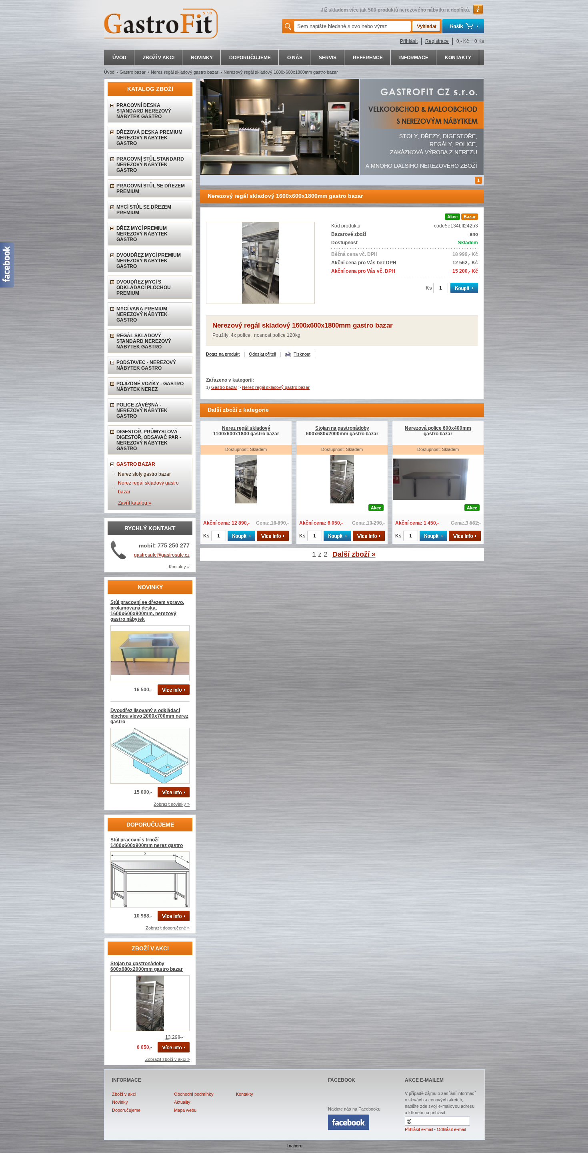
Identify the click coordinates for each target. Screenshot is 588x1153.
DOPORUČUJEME (250, 57)
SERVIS (327, 57)
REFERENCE (368, 57)
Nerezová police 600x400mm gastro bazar (438, 431)
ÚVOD (119, 57)
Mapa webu (185, 1110)
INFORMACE (413, 57)
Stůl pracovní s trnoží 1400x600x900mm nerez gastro (146, 842)
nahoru (295, 1145)
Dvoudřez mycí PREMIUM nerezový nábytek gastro (148, 260)
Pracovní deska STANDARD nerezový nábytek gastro (143, 111)
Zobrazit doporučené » (168, 928)
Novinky (120, 1102)
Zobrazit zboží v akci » (167, 1059)
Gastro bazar (133, 72)
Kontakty (244, 1094)
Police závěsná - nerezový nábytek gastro (142, 410)
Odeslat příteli (262, 354)
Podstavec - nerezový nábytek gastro (146, 365)
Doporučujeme (126, 1110)
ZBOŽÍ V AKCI (158, 57)
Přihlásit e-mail (419, 1129)
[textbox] (352, 26)
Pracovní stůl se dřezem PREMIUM (150, 188)
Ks (429, 288)
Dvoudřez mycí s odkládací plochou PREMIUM (143, 287)
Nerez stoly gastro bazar (144, 474)
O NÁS (294, 57)
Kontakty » (179, 566)
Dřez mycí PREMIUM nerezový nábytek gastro (142, 233)
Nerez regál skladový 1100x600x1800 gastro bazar (246, 431)
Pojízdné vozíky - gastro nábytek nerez (150, 386)
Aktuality (182, 1102)
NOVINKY (202, 57)
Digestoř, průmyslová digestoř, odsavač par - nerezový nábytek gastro (148, 440)
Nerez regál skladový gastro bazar (184, 72)
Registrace (437, 41)
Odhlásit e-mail (451, 1129)
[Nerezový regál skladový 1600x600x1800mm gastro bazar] (260, 302)
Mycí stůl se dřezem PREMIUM (143, 209)
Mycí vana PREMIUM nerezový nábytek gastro (142, 314)
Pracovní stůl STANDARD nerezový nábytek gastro (150, 164)
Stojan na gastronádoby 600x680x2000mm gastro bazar (146, 966)
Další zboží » (354, 554)
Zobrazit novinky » (172, 804)
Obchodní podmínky (194, 1094)
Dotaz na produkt (223, 354)
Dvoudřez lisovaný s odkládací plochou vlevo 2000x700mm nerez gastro (149, 716)
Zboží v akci (124, 1094)
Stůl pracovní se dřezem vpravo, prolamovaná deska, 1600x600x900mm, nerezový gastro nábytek (147, 611)
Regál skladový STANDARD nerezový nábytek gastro (143, 341)
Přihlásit (409, 41)
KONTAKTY (458, 57)
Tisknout (302, 354)
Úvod (109, 72)
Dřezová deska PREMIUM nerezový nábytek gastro (149, 137)
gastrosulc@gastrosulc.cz (162, 555)
